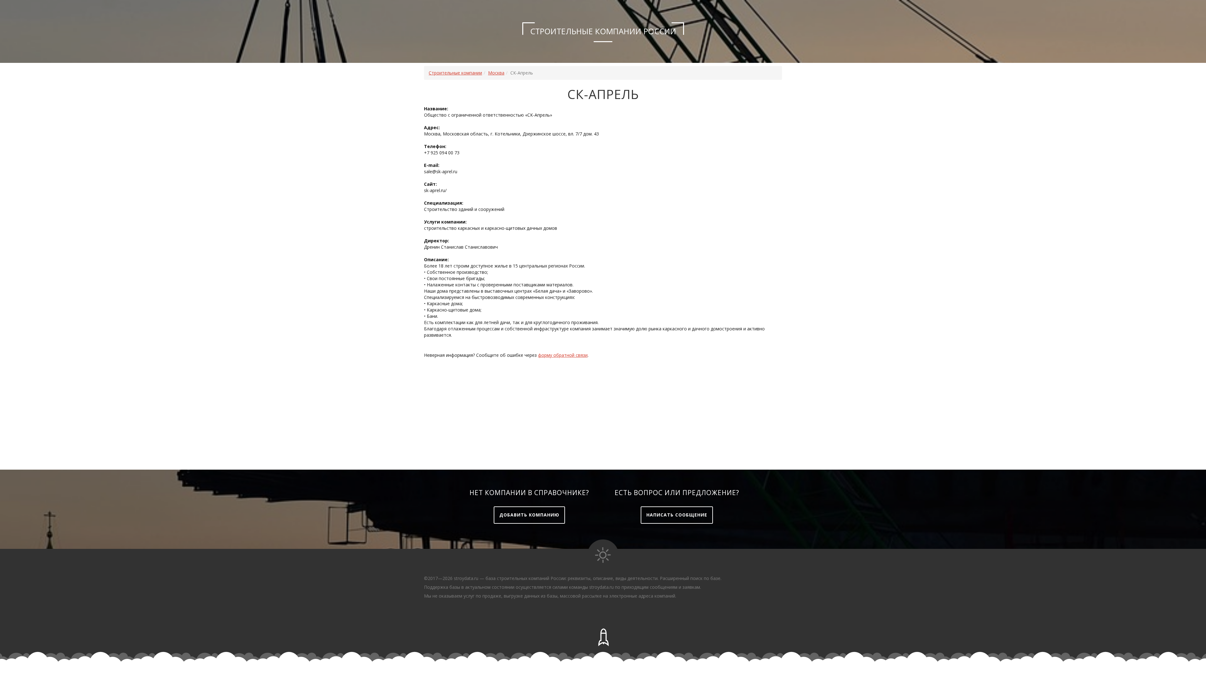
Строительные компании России (603, 31)
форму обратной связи (563, 355)
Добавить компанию (529, 515)
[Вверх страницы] (603, 637)
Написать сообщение (676, 515)
